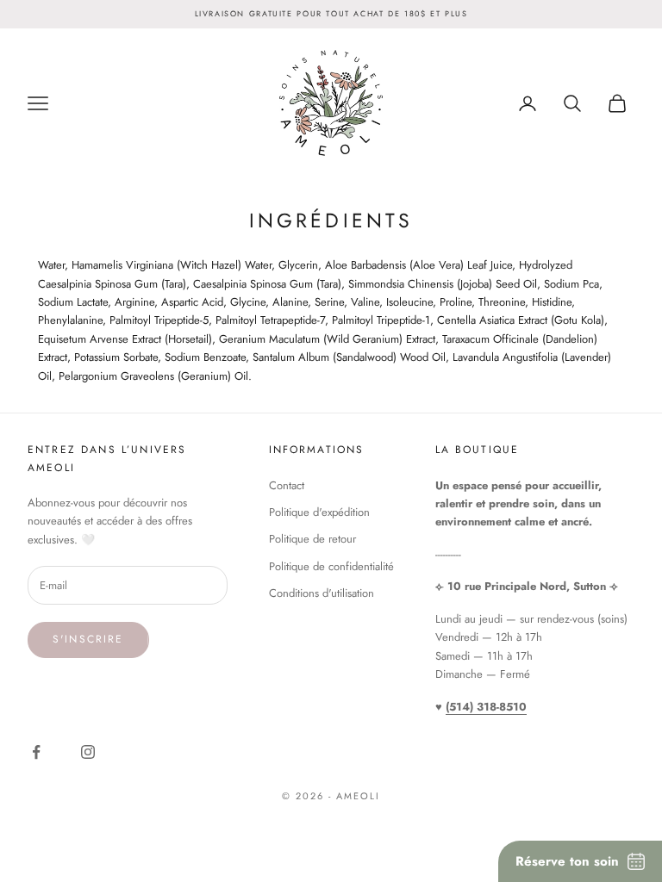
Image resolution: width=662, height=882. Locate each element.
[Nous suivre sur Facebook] (40, 752)
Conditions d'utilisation (321, 593)
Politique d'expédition (319, 512)
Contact (286, 485)
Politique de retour (312, 539)
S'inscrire (88, 639)
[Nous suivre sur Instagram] (91, 752)
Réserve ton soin (567, 861)
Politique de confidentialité (331, 566)
